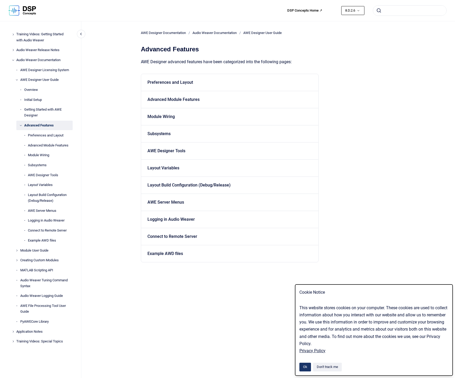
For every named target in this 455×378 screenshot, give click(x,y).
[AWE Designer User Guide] (17, 80)
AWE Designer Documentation (163, 33)
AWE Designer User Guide (39, 80)
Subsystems (37, 165)
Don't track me (327, 367)
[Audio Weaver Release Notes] (13, 50)
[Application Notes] (13, 332)
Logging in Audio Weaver (46, 221)
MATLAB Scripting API (36, 270)
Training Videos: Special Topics (39, 341)
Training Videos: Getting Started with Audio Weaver (39, 37)
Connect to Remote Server (47, 230)
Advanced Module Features (48, 145)
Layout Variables (40, 185)
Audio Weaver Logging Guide (41, 296)
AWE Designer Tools (43, 175)
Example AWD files (42, 240)
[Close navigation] (81, 34)
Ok (305, 367)
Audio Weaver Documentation (38, 60)
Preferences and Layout (45, 135)
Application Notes (29, 331)
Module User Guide (34, 250)
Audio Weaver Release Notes (38, 50)
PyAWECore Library (34, 321)
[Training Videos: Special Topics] (13, 341)
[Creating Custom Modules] (17, 260)
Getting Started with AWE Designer (43, 112)
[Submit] (379, 10)
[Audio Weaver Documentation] (13, 60)
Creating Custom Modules (39, 260)
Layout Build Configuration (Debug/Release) (47, 198)
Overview (31, 90)
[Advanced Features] (21, 125)
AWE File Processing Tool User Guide (43, 308)
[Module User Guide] (17, 250)
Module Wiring (38, 155)
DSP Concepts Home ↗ (304, 10)
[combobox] (409, 11)
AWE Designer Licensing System (44, 70)
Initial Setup (33, 100)
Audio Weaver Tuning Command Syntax (44, 283)
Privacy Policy (312, 350)
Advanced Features (39, 125)
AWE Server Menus (42, 211)
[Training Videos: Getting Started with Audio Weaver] (13, 34)
